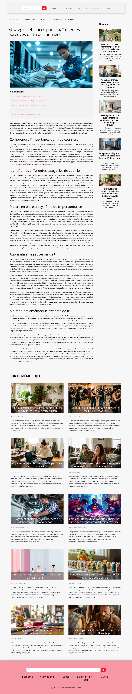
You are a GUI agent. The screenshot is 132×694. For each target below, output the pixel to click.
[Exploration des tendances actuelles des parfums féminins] (37, 564)
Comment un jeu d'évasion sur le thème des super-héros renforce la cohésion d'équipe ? (95, 520)
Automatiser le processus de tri (22, 110)
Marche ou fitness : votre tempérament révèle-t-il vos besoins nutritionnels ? (110, 48)
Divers (107, 8)
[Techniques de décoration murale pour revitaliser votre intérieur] (37, 620)
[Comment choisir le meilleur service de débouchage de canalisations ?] (37, 509)
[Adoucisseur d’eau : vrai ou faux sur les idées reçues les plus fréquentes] (110, 71)
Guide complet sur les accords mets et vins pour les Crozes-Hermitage (95, 631)
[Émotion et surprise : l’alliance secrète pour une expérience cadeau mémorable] (94, 453)
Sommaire (18, 91)
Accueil (11, 19)
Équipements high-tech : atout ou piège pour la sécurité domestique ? (110, 157)
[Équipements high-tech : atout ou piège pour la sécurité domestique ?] (110, 144)
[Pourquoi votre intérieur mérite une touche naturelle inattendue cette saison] (110, 180)
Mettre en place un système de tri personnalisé (29, 105)
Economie (53, 8)
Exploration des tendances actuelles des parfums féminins (37, 576)
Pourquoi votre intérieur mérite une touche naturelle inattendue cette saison (110, 193)
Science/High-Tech (93, 8)
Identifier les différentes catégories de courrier (28, 101)
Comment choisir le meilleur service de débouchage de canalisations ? (37, 520)
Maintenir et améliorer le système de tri (26, 114)
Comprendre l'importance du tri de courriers (27, 96)
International (67, 8)
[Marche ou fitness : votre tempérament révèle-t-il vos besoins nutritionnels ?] (110, 35)
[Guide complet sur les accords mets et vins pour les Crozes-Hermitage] (94, 620)
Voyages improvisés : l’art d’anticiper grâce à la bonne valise (37, 465)
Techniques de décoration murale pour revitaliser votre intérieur (37, 631)
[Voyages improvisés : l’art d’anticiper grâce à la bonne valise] (37, 453)
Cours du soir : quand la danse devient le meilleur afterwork (95, 409)
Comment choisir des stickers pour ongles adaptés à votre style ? (95, 576)
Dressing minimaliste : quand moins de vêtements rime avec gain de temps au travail (110, 120)
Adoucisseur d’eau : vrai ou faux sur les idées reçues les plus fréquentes (110, 83)
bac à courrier (29, 162)
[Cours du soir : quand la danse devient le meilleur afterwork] (94, 398)
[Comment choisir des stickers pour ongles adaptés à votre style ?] (94, 564)
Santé (79, 8)
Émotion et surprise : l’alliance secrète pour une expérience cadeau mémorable (94, 465)
